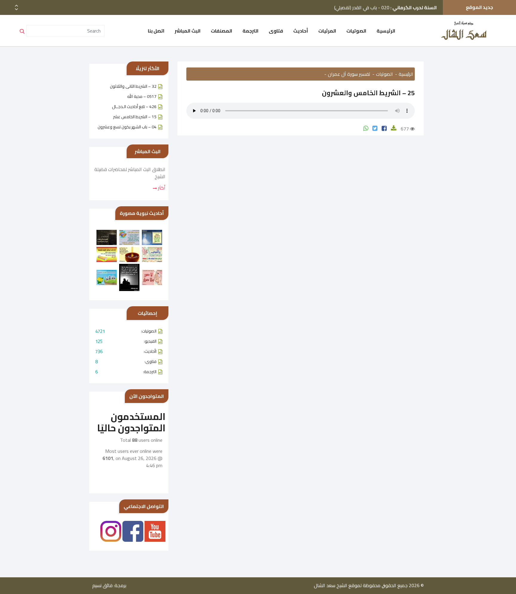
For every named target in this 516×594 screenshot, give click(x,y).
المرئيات (327, 30)
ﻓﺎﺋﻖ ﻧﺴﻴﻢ (102, 585)
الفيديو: (125, 341)
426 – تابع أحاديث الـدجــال (134, 106)
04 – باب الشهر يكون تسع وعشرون (127, 127)
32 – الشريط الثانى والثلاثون (133, 86)
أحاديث (300, 30)
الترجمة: (125, 372)
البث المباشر (188, 30)
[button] (16, 9)
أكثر (161, 187)
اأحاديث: (125, 351)
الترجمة (250, 30)
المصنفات (221, 30)
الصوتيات (356, 30)
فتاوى (276, 30)
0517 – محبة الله (141, 96)
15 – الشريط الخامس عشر (134, 117)
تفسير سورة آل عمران (349, 74)
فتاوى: (125, 362)
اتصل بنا (156, 30)
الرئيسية (386, 30)
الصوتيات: (125, 331)
